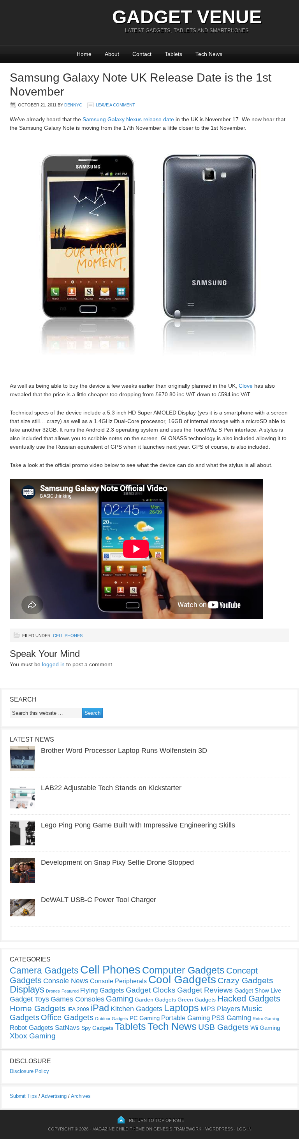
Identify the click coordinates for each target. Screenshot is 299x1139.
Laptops (181, 1007)
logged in (53, 664)
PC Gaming (145, 1018)
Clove (246, 386)
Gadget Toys (29, 999)
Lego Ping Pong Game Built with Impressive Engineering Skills (138, 825)
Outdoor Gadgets (111, 1018)
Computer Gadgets (183, 970)
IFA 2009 (78, 1009)
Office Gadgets (67, 1017)
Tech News (208, 54)
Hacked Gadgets (248, 998)
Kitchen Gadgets (136, 1009)
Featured (70, 991)
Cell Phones (68, 635)
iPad (100, 1008)
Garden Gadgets (155, 999)
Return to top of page (156, 1120)
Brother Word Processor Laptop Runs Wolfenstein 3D (124, 750)
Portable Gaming (185, 1018)
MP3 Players (220, 1009)
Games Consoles (77, 999)
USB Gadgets (223, 1027)
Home (84, 54)
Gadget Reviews (205, 990)
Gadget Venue (187, 17)
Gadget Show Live (257, 990)
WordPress (219, 1129)
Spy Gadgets (97, 1028)
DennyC (73, 105)
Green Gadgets (197, 999)
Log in (244, 1129)
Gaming (119, 998)
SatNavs (67, 1027)
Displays (27, 989)
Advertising (54, 1096)
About (112, 54)
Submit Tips (23, 1096)
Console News (65, 981)
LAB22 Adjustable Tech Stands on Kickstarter (111, 788)
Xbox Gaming (33, 1036)
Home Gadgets (38, 1008)
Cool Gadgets (182, 980)
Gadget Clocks (151, 990)
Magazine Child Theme (118, 1129)
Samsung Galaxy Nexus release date (128, 119)
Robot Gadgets (31, 1027)
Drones (53, 991)
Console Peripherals (118, 981)
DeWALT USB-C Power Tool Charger (98, 900)
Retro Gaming (266, 1018)
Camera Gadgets (44, 970)
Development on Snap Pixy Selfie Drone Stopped (117, 862)
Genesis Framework (177, 1129)
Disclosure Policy (29, 1071)
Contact (141, 54)
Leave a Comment (115, 105)
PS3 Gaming (231, 1018)
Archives (81, 1096)
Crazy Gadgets (245, 980)
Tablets (173, 54)
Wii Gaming (265, 1027)
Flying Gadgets (102, 990)
